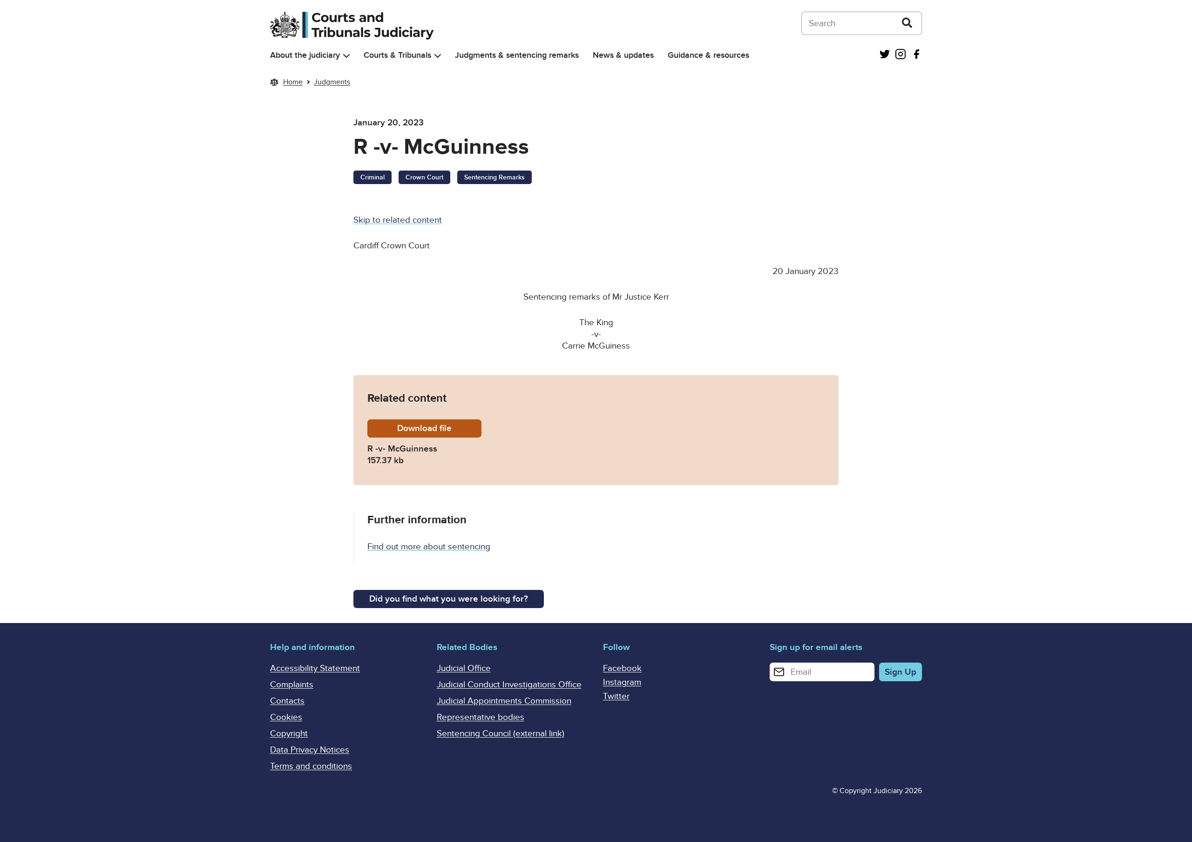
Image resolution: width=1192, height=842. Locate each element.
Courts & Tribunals (397, 55)
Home (293, 82)
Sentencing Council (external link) (500, 733)
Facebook (622, 668)
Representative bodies (480, 717)
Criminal (372, 177)
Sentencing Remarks (494, 177)
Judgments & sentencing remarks (517, 55)
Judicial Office (464, 668)
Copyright (289, 733)
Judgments (332, 82)
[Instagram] (900, 55)
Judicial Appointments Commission (504, 701)
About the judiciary (305, 55)
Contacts (287, 701)
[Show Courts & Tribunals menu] (437, 55)
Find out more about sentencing (428, 546)
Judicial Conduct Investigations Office (509, 684)
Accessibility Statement (315, 668)
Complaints (291, 684)
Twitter (616, 696)
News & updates (623, 55)
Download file (439, 428)
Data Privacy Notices (309, 750)
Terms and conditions (311, 766)
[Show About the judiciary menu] (346, 55)
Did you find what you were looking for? (448, 599)
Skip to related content (397, 220)
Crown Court (424, 177)
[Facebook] (916, 55)
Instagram (622, 682)
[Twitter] (884, 55)
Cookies (286, 717)
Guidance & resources (708, 55)
